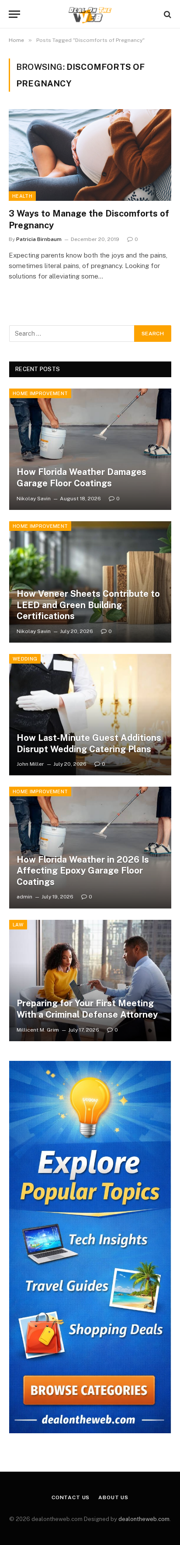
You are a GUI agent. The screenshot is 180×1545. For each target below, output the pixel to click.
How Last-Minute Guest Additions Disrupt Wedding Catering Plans (89, 743)
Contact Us (71, 1497)
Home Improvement (40, 393)
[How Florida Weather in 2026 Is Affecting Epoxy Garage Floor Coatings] (90, 847)
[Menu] (14, 14)
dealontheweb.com (144, 1519)
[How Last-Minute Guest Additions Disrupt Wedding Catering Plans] (90, 714)
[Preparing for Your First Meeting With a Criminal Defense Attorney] (90, 980)
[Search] (166, 14)
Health (22, 196)
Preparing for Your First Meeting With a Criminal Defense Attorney (87, 1009)
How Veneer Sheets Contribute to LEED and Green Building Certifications (88, 604)
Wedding (25, 658)
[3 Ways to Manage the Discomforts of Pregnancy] (90, 154)
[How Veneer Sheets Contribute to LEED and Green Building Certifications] (90, 582)
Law (18, 924)
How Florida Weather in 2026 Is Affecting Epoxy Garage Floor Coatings (83, 870)
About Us (113, 1497)
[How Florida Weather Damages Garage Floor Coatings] (90, 449)
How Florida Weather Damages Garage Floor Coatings (81, 478)
